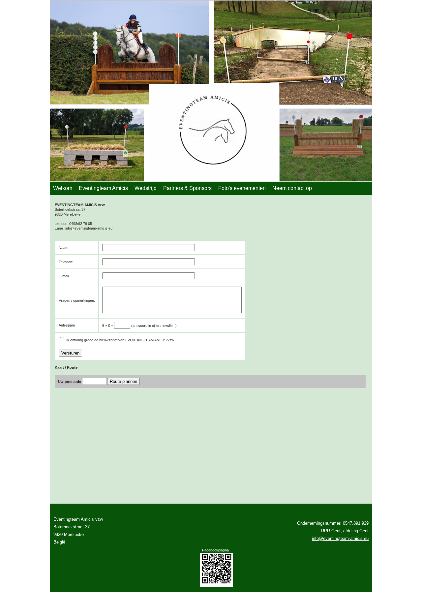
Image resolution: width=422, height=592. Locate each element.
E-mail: (64, 276)
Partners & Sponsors (187, 188)
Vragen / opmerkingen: (77, 300)
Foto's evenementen (242, 188)
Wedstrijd (146, 188)
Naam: (64, 248)
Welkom (62, 188)
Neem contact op (292, 188)
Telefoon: (66, 262)
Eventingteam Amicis (103, 188)
